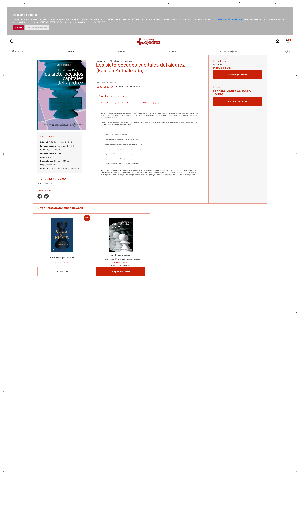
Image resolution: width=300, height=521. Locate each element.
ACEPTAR (18, 28)
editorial (173, 51)
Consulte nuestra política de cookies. (227, 19)
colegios (286, 51)
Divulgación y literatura (67, 168)
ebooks (121, 51)
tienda (71, 51)
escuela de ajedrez (229, 51)
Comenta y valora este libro (127, 86)
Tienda (99, 61)
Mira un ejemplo (45, 183)
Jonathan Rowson (62, 262)
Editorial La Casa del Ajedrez (62, 142)
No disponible (62, 271)
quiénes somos (17, 51)
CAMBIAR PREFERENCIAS (36, 28)
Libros (52, 168)
